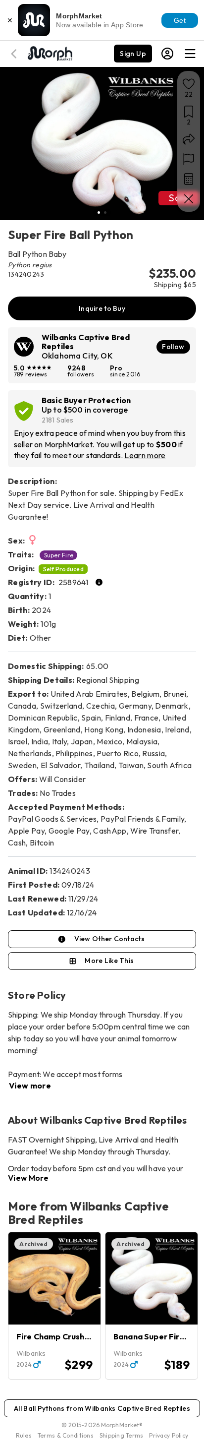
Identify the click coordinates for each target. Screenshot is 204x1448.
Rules (24, 1435)
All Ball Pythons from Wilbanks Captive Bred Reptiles (102, 1408)
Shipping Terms (121, 1435)
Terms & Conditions (66, 1435)
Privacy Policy (168, 1435)
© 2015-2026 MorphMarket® (102, 1425)
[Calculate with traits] (188, 179)
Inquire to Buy (102, 308)
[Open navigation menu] (190, 53)
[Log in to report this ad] (188, 159)
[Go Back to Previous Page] (15, 54)
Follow (173, 346)
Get (180, 20)
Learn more (144, 455)
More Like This (109, 960)
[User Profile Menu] (167, 53)
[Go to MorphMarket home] (49, 52)
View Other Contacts (109, 938)
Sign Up (133, 53)
